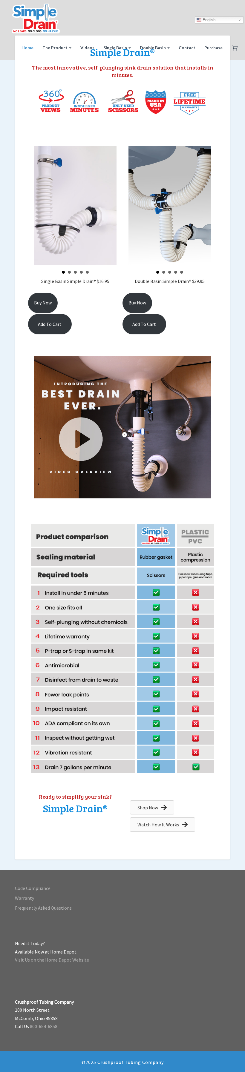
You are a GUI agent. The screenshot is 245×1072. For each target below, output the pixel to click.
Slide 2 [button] (69, 272)
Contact (187, 47)
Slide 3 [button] (75, 272)
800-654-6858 (43, 1026)
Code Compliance (32, 888)
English (208, 20)
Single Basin (115, 47)
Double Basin (153, 47)
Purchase (213, 47)
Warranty (24, 898)
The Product (55, 47)
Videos (87, 47)
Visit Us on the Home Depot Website (52, 960)
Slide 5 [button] (87, 272)
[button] (234, 48)
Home (27, 47)
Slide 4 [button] (81, 272)
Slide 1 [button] (63, 272)
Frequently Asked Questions (43, 908)
